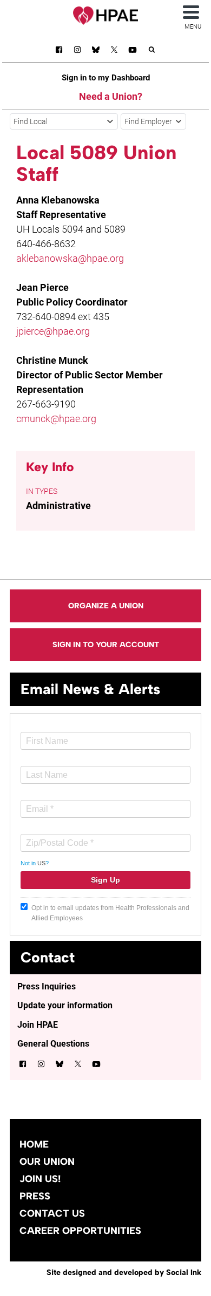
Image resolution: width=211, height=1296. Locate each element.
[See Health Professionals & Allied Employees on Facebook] (59, 51)
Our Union (47, 1162)
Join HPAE (37, 1025)
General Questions (53, 1044)
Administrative (58, 505)
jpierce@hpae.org (53, 331)
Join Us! (40, 1179)
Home (34, 1144)
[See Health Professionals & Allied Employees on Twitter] (114, 51)
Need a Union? (110, 96)
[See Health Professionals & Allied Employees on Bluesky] (95, 51)
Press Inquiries (46, 986)
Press (34, 1196)
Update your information (65, 1005)
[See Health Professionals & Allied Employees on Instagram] (77, 51)
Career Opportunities (80, 1231)
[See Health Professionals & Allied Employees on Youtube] (132, 51)
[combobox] (64, 121)
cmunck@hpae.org (56, 418)
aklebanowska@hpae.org (70, 258)
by (124, 1272)
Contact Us (52, 1213)
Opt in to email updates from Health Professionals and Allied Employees (110, 913)
